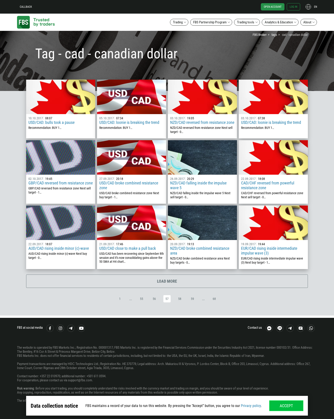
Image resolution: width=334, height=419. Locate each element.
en (315, 6)
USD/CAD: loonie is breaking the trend (129, 122)
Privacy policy (251, 406)
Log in (293, 6)
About (307, 22)
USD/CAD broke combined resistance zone (128, 185)
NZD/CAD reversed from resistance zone (202, 122)
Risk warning (25, 388)
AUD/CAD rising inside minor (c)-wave (58, 248)
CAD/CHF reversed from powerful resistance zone (267, 185)
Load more (167, 281)
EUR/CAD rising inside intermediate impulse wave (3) (269, 250)
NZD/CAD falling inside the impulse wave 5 (198, 185)
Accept (286, 405)
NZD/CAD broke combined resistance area (199, 250)
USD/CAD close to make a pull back (127, 248)
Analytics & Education (279, 22)
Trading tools (245, 22)
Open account (273, 6)
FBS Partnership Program (210, 22)
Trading (178, 22)
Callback (26, 6)
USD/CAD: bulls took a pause (51, 122)
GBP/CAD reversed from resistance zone (60, 183)
